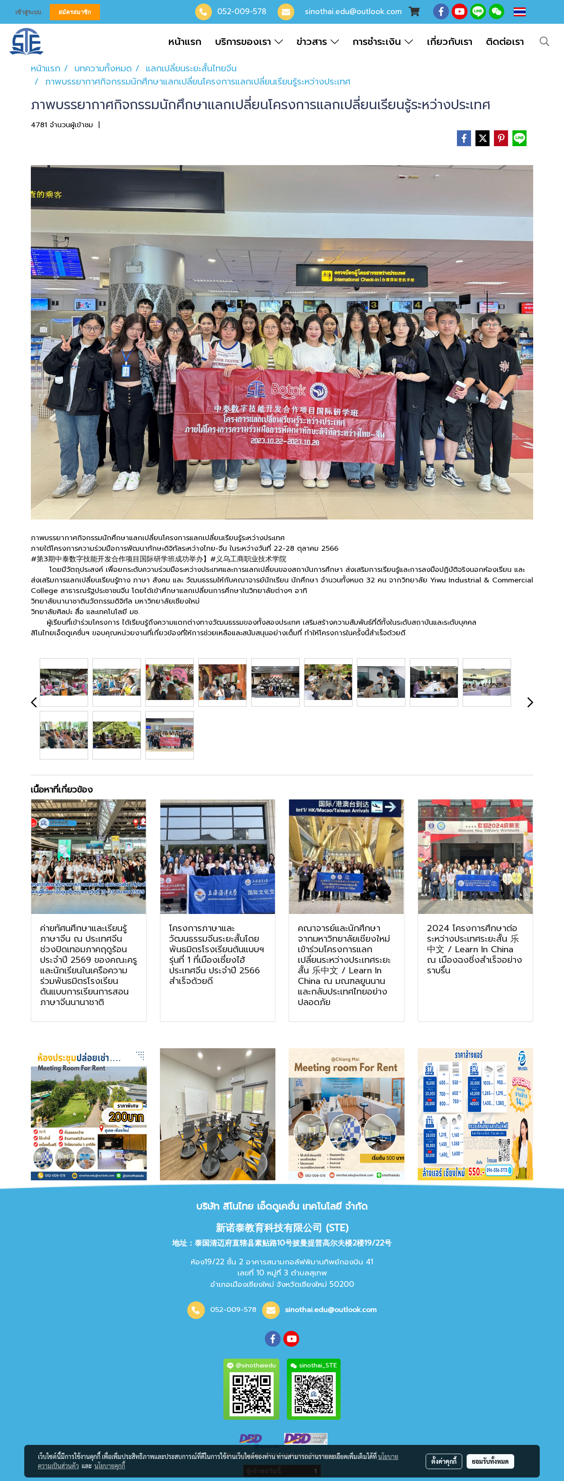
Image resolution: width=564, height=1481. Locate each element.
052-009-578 (242, 11)
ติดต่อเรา (505, 41)
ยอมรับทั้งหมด (490, 1461)
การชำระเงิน (378, 41)
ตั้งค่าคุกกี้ (443, 1461)
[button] (544, 41)
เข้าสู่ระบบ (28, 12)
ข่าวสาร (313, 41)
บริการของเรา (245, 41)
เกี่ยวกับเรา (449, 41)
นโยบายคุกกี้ (109, 1466)
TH (534, 11)
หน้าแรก (184, 41)
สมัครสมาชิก (75, 12)
